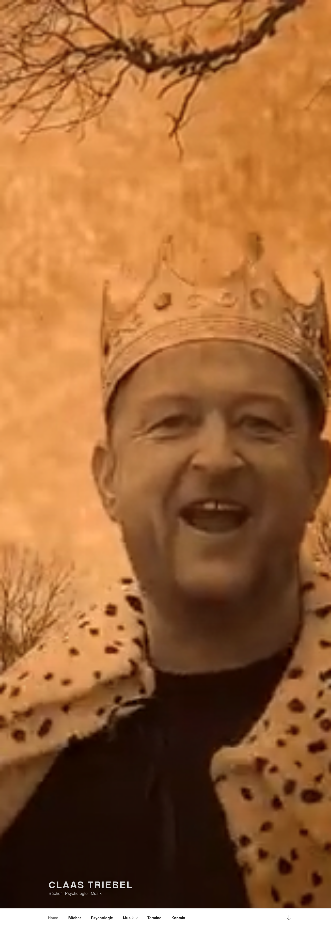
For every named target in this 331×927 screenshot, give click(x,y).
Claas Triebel (91, 884)
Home (53, 917)
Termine (154, 917)
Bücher (74, 917)
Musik (128, 917)
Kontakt (178, 917)
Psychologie (102, 917)
